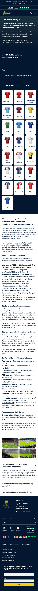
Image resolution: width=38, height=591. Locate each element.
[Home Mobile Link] (6, 13)
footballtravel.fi (8, 558)
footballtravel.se (8, 560)
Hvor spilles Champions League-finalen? (17, 492)
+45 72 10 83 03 (23, 504)
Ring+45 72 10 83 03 (19, 4)
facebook (4, 530)
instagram (11, 530)
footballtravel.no (8, 555)
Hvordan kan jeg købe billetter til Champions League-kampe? (14, 465)
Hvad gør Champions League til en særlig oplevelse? (17, 485)
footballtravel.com (9, 552)
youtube (18, 530)
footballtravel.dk (8, 549)
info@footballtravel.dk (22, 508)
